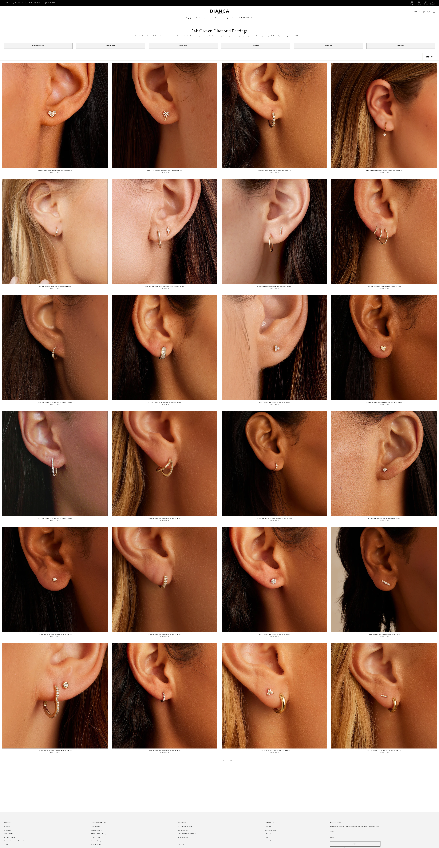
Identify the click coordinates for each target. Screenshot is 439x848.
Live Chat (268, 827)
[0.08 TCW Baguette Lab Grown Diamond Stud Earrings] (55, 231)
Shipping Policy (96, 841)
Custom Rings (95, 827)
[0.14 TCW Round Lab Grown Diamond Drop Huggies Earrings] (384, 115)
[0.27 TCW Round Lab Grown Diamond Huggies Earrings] (384, 231)
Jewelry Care (182, 841)
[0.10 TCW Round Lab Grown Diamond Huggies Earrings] (164, 580)
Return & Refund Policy (98, 834)
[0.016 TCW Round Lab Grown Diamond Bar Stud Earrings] (384, 695)
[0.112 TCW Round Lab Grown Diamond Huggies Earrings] (55, 463)
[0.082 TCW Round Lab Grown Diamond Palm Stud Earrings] (164, 115)
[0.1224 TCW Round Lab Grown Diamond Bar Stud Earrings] (384, 580)
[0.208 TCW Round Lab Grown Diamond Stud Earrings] (384, 463)
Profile (6, 844)
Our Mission (7, 830)
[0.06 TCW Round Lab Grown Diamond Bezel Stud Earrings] (55, 580)
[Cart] (434, 11)
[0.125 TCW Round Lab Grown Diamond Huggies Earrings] (274, 115)
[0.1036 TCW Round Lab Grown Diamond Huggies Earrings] (274, 463)
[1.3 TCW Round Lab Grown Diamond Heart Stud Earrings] (55, 115)
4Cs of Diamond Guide (185, 827)
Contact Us (268, 841)
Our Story (7, 827)
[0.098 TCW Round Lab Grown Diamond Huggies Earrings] (55, 347)
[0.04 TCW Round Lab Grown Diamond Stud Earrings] (274, 347)
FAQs (266, 837)
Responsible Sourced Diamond (14, 841)
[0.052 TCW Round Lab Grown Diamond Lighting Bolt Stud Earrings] (164, 231)
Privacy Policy (95, 837)
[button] (195, 18)
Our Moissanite (182, 830)
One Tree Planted (9, 837)
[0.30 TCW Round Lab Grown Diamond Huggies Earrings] (164, 463)
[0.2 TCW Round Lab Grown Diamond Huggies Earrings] (164, 347)
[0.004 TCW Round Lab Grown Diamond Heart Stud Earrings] (384, 347)
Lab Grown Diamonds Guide (187, 834)
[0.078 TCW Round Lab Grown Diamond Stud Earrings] (274, 695)
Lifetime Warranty (96, 830)
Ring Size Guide (183, 837)
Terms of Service (96, 844)
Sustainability (8, 834)
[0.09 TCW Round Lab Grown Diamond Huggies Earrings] (164, 695)
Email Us (268, 834)
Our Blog (181, 844)
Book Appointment (271, 830)
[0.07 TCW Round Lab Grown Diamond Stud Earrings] (274, 580)
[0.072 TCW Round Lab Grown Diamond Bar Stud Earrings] (274, 231)
